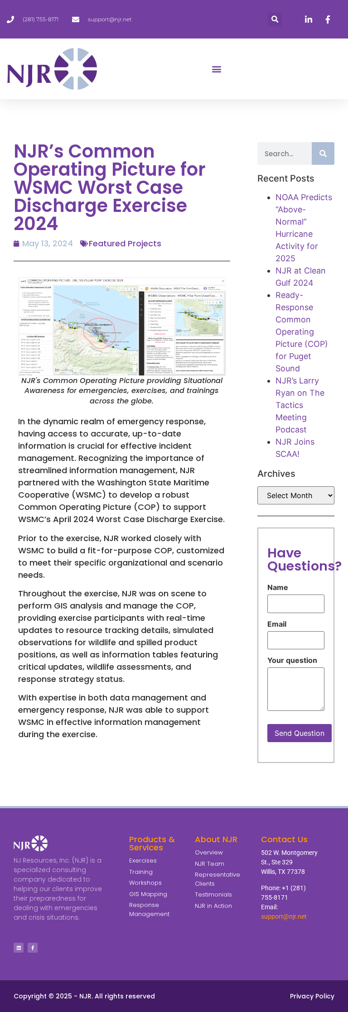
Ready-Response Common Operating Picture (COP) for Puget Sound (302, 331)
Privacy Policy (312, 996)
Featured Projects (125, 243)
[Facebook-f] (33, 948)
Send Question (299, 733)
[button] (275, 19)
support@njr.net (284, 916)
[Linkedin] (19, 948)
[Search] (323, 153)
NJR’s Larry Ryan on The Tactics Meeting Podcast (300, 405)
